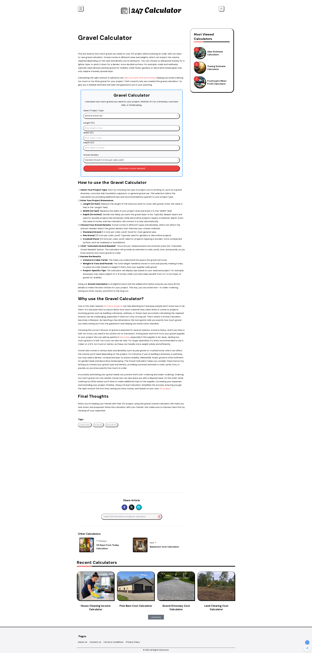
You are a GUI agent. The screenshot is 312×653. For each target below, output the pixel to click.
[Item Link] (199, 53)
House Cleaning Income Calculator (96, 607)
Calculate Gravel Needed (131, 168)
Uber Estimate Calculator (215, 53)
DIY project (165, 388)
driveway (98, 425)
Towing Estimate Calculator (216, 68)
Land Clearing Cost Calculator (216, 607)
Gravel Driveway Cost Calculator (176, 607)
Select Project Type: (93, 110)
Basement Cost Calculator (164, 546)
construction (84, 425)
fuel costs (125, 337)
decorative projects (140, 218)
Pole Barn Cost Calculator (136, 605)
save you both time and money (139, 77)
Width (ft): (88, 132)
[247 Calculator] (151, 10)
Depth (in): (88, 142)
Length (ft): (89, 122)
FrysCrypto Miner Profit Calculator (217, 82)
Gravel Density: (91, 155)
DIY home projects (113, 306)
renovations (111, 425)
